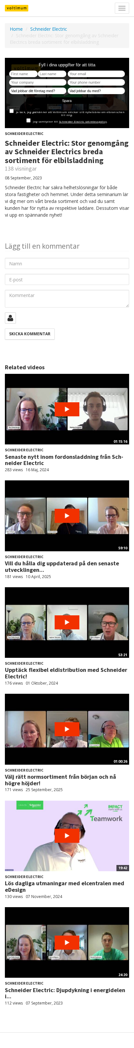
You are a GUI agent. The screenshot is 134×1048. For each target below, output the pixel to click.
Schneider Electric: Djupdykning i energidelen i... (65, 993)
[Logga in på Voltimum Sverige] (10, 318)
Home (16, 29)
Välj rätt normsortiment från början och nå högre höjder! (60, 780)
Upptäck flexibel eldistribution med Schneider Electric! (66, 673)
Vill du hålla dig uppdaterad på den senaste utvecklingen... (62, 566)
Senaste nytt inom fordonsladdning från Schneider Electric (64, 460)
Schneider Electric (48, 29)
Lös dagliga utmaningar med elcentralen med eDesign (64, 886)
